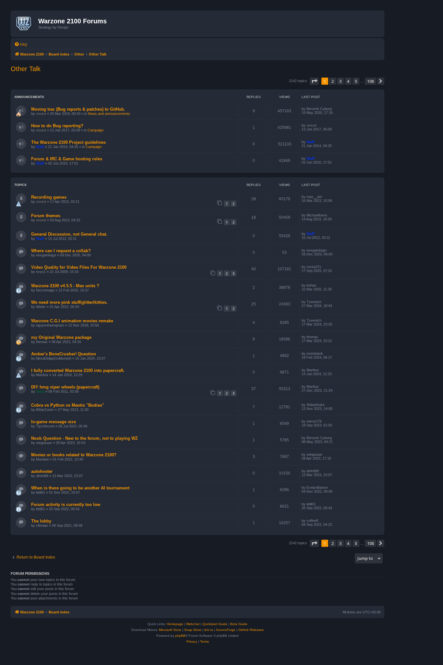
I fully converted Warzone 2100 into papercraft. (78, 370)
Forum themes (45, 215)
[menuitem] (20, 44)
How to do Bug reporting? (57, 125)
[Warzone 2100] (25, 24)
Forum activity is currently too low (65, 504)
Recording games (48, 197)
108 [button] (370, 81)
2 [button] (332, 81)
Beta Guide (238, 624)
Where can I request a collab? (61, 250)
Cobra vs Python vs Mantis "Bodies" (67, 405)
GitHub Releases (251, 630)
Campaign (95, 130)
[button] (314, 81)
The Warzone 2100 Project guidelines (68, 142)
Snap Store (192, 630)
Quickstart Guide (214, 624)
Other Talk (26, 68)
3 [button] (340, 81)
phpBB (180, 635)
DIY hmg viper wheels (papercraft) (65, 387)
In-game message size (53, 421)
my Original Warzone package (61, 337)
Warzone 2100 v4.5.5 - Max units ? (65, 285)
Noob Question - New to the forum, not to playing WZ (84, 438)
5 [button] (356, 81)
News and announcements (109, 114)
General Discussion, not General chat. (69, 234)
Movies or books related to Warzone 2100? (73, 454)
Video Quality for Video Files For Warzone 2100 (78, 267)
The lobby (41, 521)
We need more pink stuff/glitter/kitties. (69, 302)
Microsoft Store (170, 630)
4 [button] (348, 81)
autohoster (42, 471)
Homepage (175, 624)
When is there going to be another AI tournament (80, 488)
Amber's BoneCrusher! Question (63, 353)
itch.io (208, 630)
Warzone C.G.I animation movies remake (72, 320)
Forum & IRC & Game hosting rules (66, 158)
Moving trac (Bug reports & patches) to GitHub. (78, 109)
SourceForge (225, 630)
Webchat (192, 624)
